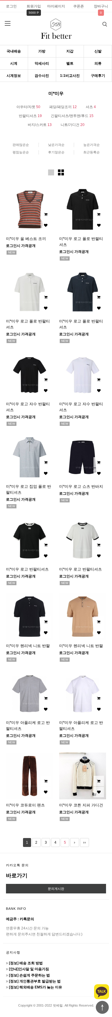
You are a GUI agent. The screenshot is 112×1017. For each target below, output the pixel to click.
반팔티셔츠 (30, 116)
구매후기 (98, 76)
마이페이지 (56, 6)
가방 (41, 51)
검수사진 (42, 76)
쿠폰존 (78, 6)
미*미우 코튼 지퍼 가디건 (81, 805)
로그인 (11, 6)
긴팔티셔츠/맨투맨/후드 (72, 116)
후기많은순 (56, 152)
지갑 (69, 51)
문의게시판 (56, 888)
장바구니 (101, 6)
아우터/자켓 (28, 107)
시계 (13, 63)
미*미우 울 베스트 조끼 (26, 238)
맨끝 (84, 842)
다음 (74, 842)
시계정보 (14, 76)
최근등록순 (91, 152)
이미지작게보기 (60, 172)
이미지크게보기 (51, 172)
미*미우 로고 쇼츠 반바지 (81, 486)
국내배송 (14, 51)
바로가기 (16, 876)
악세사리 (42, 63)
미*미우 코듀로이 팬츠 (25, 805)
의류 (98, 63)
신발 (98, 51)
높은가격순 (91, 145)
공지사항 (13, 952)
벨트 (69, 63)
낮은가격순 (56, 145)
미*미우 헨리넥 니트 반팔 (28, 646)
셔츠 (91, 107)
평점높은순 (21, 152)
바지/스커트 (40, 125)
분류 (7, 23)
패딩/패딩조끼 (63, 107)
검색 (104, 24)
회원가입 (34, 6)
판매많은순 (21, 145)
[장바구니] (46, 214)
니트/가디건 (73, 125)
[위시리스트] (46, 225)
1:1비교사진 (70, 76)
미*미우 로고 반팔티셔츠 (27, 569)
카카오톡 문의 (17, 865)
